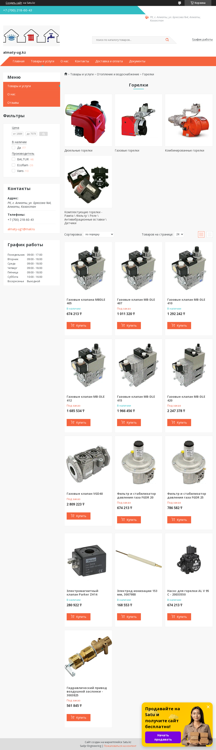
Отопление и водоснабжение (118, 74)
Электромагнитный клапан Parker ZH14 (82, 593)
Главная (18, 61)
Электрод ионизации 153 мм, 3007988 (137, 593)
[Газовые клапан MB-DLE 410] (189, 268)
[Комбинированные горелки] (189, 120)
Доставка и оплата (109, 61)
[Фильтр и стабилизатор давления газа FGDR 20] (138, 462)
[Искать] (167, 40)
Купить (81, 325)
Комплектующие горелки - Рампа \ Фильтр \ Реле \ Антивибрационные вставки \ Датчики (85, 217)
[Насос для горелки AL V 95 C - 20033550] (189, 559)
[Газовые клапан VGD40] (88, 462)
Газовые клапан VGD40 (85, 494)
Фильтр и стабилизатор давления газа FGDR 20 (136, 495)
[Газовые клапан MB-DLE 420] (189, 365)
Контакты (82, 61)
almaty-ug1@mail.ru (21, 229)
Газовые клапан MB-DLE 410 (186, 301)
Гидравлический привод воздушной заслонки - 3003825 (87, 691)
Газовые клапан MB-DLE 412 (86, 398)
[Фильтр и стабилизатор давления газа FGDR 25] (189, 462)
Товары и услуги (42, 61)
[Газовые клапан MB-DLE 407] (138, 268)
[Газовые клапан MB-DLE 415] (138, 365)
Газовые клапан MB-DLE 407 (136, 301)
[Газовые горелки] (139, 120)
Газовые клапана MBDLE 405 (86, 301)
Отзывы (13, 103)
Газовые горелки (127, 150)
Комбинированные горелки (184, 150)
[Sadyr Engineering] (31, 36)
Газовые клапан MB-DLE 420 (186, 398)
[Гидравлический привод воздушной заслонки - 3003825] (88, 656)
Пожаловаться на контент (120, 746)
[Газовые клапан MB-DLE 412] (88, 365)
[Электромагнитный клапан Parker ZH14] (88, 559)
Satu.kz (127, 742)
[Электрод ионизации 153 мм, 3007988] (138, 559)
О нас (65, 61)
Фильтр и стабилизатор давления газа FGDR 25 (186, 495)
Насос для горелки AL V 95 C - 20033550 (188, 593)
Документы (137, 61)
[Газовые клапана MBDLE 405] (88, 268)
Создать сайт (14, 2)
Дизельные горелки (78, 150)
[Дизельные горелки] (88, 120)
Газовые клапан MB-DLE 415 (136, 398)
